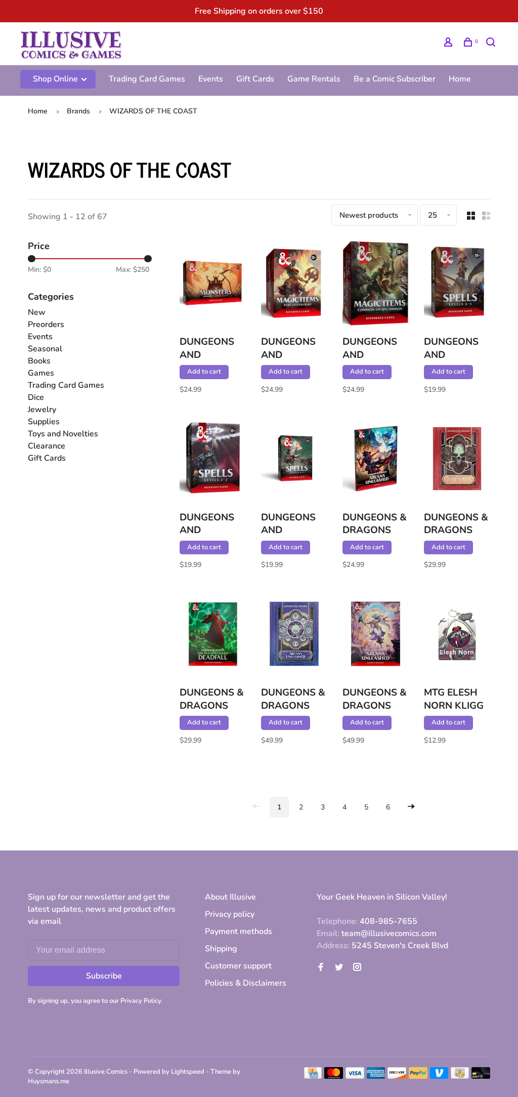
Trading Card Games (147, 79)
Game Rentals (313, 79)
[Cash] (460, 1076)
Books (39, 361)
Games (41, 373)
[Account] (449, 44)
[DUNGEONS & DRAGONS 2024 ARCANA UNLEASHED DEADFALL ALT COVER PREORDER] (457, 460)
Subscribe (104, 976)
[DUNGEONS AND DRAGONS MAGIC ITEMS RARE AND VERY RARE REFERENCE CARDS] (294, 285)
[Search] (492, 44)
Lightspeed (187, 1071)
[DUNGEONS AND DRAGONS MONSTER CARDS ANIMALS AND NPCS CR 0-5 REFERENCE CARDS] (213, 285)
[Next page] (411, 807)
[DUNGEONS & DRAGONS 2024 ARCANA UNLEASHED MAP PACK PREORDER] (375, 460)
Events (210, 79)
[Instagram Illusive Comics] (357, 967)
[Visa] (355, 1076)
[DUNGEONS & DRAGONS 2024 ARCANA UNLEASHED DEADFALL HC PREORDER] (213, 635)
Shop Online (56, 79)
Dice (36, 397)
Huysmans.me (48, 1081)
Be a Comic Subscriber (395, 79)
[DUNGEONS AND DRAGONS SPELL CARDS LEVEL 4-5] (457, 285)
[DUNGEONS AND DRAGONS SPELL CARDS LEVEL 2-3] (213, 460)
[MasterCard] (333, 1076)
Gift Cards (255, 79)
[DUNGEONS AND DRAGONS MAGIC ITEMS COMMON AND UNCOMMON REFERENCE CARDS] (375, 285)
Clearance (46, 446)
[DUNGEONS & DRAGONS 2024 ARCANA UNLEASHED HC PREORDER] (375, 635)
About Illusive (230, 897)
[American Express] (376, 1076)
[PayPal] (418, 1076)
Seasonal (45, 348)
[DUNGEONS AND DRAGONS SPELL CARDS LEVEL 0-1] (294, 460)
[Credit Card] (313, 1076)
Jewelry (42, 409)
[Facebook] (321, 967)
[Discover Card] (396, 1076)
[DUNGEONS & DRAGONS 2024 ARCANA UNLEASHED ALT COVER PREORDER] (294, 635)
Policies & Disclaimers (245, 983)
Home (460, 79)
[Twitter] (339, 967)
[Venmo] (439, 1076)
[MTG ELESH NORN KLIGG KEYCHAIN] (457, 635)
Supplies (44, 421)
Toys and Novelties (63, 433)
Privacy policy (229, 914)
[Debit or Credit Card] (480, 1076)
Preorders (46, 324)
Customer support (238, 965)
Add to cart (204, 371)
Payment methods (238, 931)
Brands (78, 111)
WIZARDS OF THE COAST (153, 111)
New (37, 312)
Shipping (221, 948)
